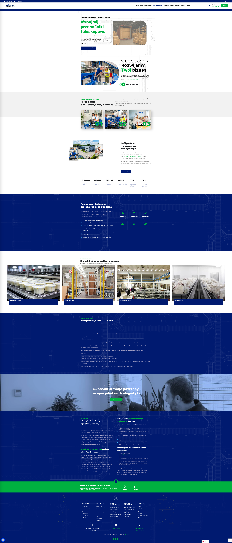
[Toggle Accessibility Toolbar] (3, 540)
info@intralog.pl (116, 528)
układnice (86, 345)
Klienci (172, 5)
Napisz (224, 5)
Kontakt (188, 5)
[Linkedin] (225, 1)
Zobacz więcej (125, 171)
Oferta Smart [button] (139, 5)
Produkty (166, 5)
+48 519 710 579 (140, 530)
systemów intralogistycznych (132, 79)
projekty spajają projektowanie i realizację (132, 156)
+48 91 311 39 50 (215, 6)
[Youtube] (223, 1)
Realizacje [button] (177, 5)
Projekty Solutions (157, 5)
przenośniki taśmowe (123, 457)
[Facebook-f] (221, 1)
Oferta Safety (147, 5)
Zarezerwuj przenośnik (88, 48)
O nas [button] (182, 5)
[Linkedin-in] (117, 539)
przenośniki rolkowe (123, 454)
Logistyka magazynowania (91, 449)
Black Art (127, 534)
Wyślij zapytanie (116, 399)
